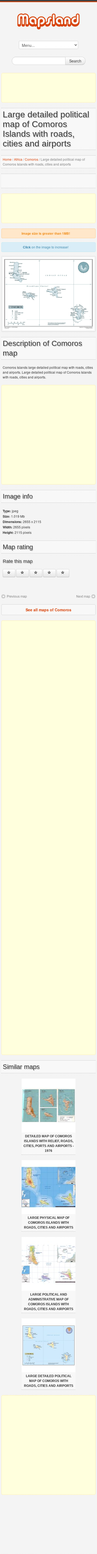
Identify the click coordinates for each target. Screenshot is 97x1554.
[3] (36, 573)
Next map (83, 596)
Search (75, 61)
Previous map (17, 596)
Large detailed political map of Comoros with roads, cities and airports (48, 1381)
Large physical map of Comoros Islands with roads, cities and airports (48, 1222)
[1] (9, 573)
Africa (18, 159)
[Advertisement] (48, 87)
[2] (22, 573)
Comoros (31, 159)
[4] (49, 573)
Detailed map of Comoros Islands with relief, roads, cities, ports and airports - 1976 (48, 1143)
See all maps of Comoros (48, 609)
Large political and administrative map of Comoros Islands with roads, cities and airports (48, 1302)
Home (7, 159)
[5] (63, 573)
